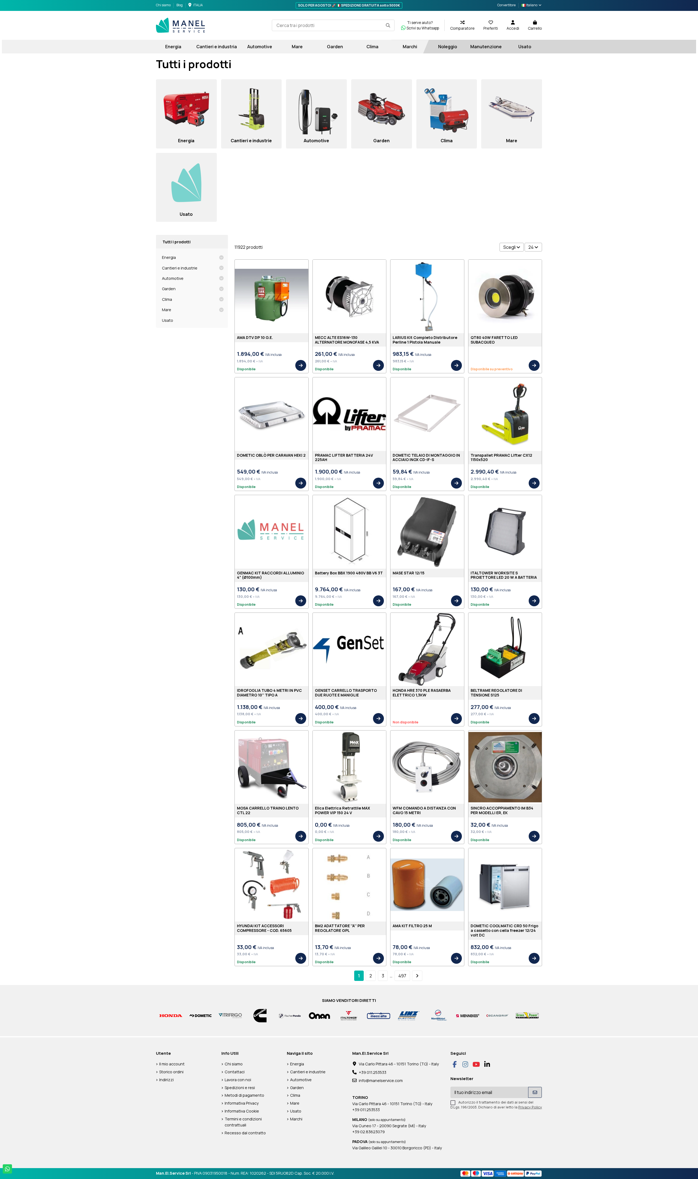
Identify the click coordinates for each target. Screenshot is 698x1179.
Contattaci (235, 1071)
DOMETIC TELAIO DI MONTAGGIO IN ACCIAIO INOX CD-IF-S (426, 457)
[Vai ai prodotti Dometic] (200, 1015)
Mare (166, 309)
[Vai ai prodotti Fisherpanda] (289, 1015)
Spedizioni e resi (240, 1087)
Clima (167, 299)
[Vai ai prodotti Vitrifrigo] (230, 1015)
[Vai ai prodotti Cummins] (260, 1015)
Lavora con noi (238, 1079)
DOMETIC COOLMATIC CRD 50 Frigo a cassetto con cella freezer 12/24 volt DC (504, 930)
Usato (167, 320)
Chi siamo (163, 5)
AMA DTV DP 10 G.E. (255, 337)
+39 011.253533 (372, 1072)
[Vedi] (300, 365)
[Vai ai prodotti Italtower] (349, 1015)
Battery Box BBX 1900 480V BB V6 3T (349, 572)
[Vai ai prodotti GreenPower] (527, 1015)
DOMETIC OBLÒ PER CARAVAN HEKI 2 (271, 455)
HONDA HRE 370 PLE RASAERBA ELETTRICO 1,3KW (422, 693)
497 (402, 976)
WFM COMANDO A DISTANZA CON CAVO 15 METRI (424, 810)
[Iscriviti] (535, 1092)
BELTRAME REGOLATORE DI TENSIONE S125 (496, 693)
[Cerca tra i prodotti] (388, 25)
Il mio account (172, 1063)
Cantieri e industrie (179, 268)
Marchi (296, 1119)
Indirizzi (166, 1079)
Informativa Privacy (242, 1103)
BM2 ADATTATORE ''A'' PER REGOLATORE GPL (340, 928)
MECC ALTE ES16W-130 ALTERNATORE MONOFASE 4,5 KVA (347, 340)
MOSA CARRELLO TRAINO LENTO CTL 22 (268, 810)
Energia (169, 257)
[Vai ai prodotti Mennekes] (467, 1015)
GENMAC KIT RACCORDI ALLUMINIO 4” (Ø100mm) (270, 575)
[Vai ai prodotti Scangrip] (497, 1015)
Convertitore (506, 5)
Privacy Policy (530, 1107)
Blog (179, 5)
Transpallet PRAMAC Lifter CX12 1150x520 (501, 457)
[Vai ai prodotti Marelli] (438, 1015)
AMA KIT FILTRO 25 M (412, 925)
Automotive (172, 278)
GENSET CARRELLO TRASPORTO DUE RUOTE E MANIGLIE (346, 693)
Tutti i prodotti (177, 241)
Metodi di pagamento (244, 1095)
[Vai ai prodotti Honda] (170, 1015)
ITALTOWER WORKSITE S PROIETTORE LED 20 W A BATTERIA (504, 575)
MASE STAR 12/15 (409, 572)
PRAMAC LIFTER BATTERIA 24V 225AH (344, 457)
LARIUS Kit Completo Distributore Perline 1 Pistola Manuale (425, 340)
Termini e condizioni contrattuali (243, 1122)
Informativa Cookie (242, 1111)
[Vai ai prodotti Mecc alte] (378, 1015)
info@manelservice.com (381, 1080)
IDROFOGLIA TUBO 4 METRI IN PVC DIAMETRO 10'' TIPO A (269, 693)
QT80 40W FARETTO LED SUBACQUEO (494, 340)
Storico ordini (171, 1071)
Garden (169, 288)
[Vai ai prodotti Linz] (408, 1015)
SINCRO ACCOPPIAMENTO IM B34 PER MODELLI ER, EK (502, 810)
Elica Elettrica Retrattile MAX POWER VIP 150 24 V (342, 810)
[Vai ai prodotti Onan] (319, 1015)
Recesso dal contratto (245, 1132)
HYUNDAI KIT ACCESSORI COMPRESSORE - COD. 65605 (264, 928)
